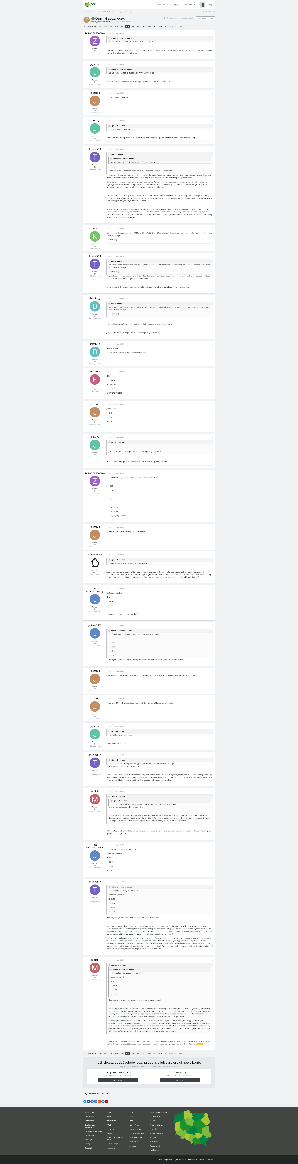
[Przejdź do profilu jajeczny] (95, 72)
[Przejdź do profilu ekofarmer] (86, 20)
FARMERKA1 (94, 371)
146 (212, 18)
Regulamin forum (179, 1160)
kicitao (94, 228)
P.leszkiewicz (95, 554)
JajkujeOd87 (94, 625)
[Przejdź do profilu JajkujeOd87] (95, 633)
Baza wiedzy (89, 1121)
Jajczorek (95, 92)
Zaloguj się (180, 1080)
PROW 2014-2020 (135, 1142)
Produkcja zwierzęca (136, 1133)
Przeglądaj (174, 4)
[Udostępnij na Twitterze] (84, 1101)
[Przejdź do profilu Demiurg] (95, 306)
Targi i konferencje (157, 1125)
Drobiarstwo (129, 21)
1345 (111, 26)
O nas (160, 1160)
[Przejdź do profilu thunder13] (95, 157)
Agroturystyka (90, 1112)
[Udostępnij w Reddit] (99, 1101)
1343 (100, 26)
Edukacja (88, 1140)
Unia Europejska (156, 1133)
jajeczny (95, 64)
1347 (122, 26)
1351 (143, 26)
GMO (109, 1117)
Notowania (111, 1148)
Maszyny (110, 1133)
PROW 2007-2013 (135, 1138)
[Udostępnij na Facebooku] (88, 1101)
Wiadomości (155, 1146)
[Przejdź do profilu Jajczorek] (95, 101)
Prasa (131, 1121)
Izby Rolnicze (112, 1121)
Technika (153, 1129)
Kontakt (210, 1160)
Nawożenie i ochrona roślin (115, 1139)
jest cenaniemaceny (94, 590)
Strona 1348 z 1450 (175, 26)
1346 (116, 26)
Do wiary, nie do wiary (93, 1131)
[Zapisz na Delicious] (95, 1101)
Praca (131, 1117)
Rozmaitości (155, 1117)
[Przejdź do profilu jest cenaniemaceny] (95, 599)
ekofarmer (106, 21)
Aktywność (189, 4)
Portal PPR (161, 4)
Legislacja (110, 1129)
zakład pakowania (95, 32)
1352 (149, 26)
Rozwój (153, 1121)
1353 (154, 26)
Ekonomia (89, 1148)
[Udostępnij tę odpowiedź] (212, 33)
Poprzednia (92, 26)
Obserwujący (202, 18)
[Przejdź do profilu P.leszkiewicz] (95, 562)
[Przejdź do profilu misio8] (95, 799)
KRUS (109, 1125)
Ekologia (88, 1144)
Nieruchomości (112, 1144)
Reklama (202, 1160)
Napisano (116, 33)
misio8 (94, 791)
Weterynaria (154, 1142)
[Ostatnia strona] (165, 26)
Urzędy (153, 1138)
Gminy (109, 1112)
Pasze (131, 1112)
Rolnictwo (132, 1146)
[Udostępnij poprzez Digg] (92, 1101)
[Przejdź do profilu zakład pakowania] (95, 41)
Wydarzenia (154, 1150)
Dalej (160, 26)
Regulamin (168, 1160)
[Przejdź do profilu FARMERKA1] (95, 379)
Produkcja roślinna (135, 1129)
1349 (133, 26)
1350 (138, 26)
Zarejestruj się (118, 1080)
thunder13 (95, 149)
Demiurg (95, 298)
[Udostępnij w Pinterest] (106, 1101)
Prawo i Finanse (135, 1125)
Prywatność (192, 1160)
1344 (105, 26)
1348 (127, 26)
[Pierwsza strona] (84, 26)
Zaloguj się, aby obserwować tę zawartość (180, 18)
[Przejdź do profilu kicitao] (95, 236)
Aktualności (89, 1117)
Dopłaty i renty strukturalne (90, 1126)
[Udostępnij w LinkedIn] (103, 1101)
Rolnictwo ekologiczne (158, 1112)
